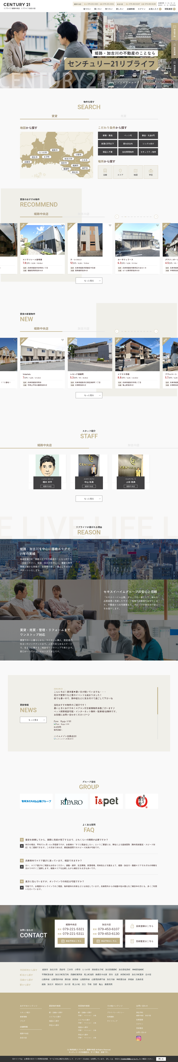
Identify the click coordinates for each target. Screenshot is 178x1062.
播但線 (68, 979)
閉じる (161, 1059)
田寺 (111, 974)
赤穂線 (131, 979)
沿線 (105, 174)
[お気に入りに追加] (15, 225)
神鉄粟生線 (121, 979)
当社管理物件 (128, 151)
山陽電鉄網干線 (98, 979)
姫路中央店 (24, 1033)
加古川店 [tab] (83, 214)
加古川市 (68, 158)
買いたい (98, 9)
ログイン (142, 9)
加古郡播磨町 (111, 970)
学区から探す (54, 1025)
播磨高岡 (108, 984)
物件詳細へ (58, 730)
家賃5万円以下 (107, 143)
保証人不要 (107, 151)
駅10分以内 (128, 143)
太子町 (47, 156)
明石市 (75, 172)
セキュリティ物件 (148, 151)
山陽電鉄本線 (57, 979)
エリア (120, 174)
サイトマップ (112, 1021)
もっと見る (89, 280)
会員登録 (174, 51)
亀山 (101, 984)
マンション (87, 1015)
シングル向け (148, 143)
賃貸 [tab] (54, 116)
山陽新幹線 (85, 979)
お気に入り (155, 9)
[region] (106, 713)
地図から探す (54, 1021)
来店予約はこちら (73, 940)
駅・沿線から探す (56, 1012)
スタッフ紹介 (25, 1012)
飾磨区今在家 (101, 974)
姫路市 (55, 150)
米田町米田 (125, 974)
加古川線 (111, 979)
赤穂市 (27, 161)
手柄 (89, 984)
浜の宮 (67, 984)
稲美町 (75, 165)
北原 (117, 974)
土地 (94, 1015)
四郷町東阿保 (76, 974)
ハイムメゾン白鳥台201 (65, 736)
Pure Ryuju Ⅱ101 (62, 721)
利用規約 (110, 1016)
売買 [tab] (123, 116)
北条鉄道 (139, 979)
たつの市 (43, 152)
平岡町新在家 (47, 974)
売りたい (109, 9)
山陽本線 (46, 979)
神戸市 (85, 168)
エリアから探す (55, 1016)
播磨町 (66, 168)
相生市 (35, 157)
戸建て (80, 1015)
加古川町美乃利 (62, 974)
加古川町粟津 (137, 974)
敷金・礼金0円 (148, 135)
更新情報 (23, 1016)
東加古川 (59, 984)
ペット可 (128, 135)
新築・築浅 (107, 135)
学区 (151, 174)
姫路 (44, 984)
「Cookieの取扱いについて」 (129, 1059)
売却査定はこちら (144, 941)
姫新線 (75, 979)
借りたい (87, 9)
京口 (84, 984)
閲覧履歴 (170, 9)
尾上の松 (76, 984)
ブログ (22, 1021)
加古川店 (23, 1037)
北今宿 (148, 974)
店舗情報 (131, 9)
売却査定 (174, 69)
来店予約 (174, 33)
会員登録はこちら (144, 926)
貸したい (120, 9)
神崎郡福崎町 (138, 970)
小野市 (78, 154)
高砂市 (64, 162)
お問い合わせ (141, 1032)
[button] (117, 217)
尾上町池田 (89, 974)
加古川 (50, 984)
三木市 (84, 160)
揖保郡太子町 (98, 970)
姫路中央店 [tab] (41, 214)
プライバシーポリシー (115, 1012)
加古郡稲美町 (124, 970)
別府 (95, 984)
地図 (136, 174)
